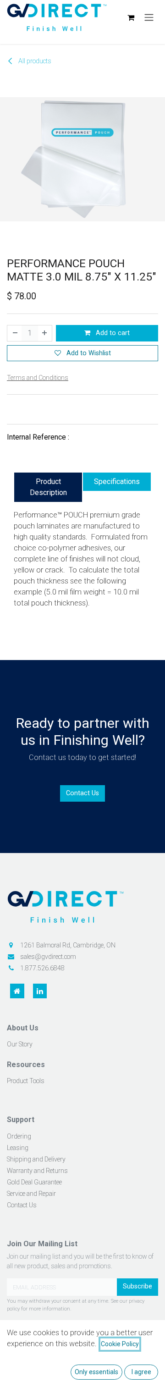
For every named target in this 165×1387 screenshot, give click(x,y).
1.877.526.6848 (42, 968)
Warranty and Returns (37, 1170)
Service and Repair (31, 1193)
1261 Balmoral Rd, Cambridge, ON (68, 945)
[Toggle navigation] (149, 17)
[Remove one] (14, 333)
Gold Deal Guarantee (34, 1182)
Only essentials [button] (96, 1372)
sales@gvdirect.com (48, 956)
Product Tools (25, 1080)
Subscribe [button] (137, 1286)
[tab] (48, 487)
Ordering (19, 1136)
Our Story (20, 1044)
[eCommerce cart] (130, 17)
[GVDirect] (82, 910)
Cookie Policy (120, 1344)
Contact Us (82, 793)
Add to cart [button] (112, 333)
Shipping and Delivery (36, 1159)
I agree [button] (141, 1372)
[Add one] (45, 333)
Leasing (17, 1147)
